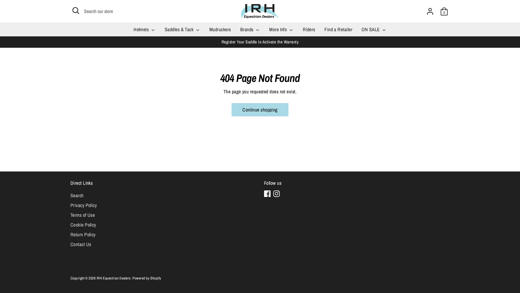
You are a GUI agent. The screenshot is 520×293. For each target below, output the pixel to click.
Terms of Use (82, 215)
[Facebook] (267, 193)
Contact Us (80, 244)
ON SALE (371, 29)
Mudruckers (220, 29)
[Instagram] (276, 193)
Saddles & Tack (180, 29)
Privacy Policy (83, 205)
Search (77, 195)
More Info (278, 29)
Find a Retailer (338, 29)
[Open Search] (75, 10)
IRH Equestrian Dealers (114, 278)
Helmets (142, 29)
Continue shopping (260, 109)
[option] (260, 41)
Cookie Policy (83, 224)
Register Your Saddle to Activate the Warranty (260, 42)
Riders (309, 29)
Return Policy (83, 234)
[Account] (430, 11)
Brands (247, 29)
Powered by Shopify (146, 278)
